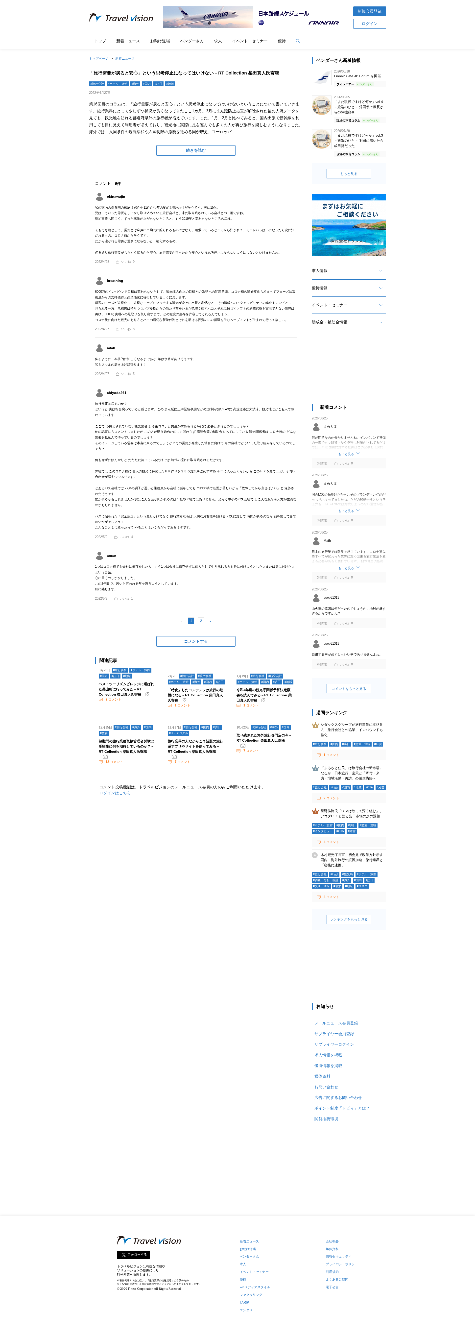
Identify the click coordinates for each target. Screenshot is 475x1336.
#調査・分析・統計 (325, 880)
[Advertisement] (349, 372)
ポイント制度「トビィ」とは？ (342, 1108)
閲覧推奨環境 (326, 1119)
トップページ (98, 58)
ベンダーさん (192, 41)
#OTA (369, 787)
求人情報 (320, 270)
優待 (282, 41)
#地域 (170, 84)
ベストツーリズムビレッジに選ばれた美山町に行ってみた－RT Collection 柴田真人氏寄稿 (126, 689)
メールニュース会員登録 (336, 1023)
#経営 (378, 744)
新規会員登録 (369, 11)
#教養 (104, 733)
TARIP (244, 1302)
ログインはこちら (115, 793)
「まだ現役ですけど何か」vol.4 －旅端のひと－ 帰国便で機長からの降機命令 (358, 107)
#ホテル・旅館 (117, 84)
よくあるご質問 (337, 1279)
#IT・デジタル (178, 733)
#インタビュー (322, 831)
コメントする (196, 641)
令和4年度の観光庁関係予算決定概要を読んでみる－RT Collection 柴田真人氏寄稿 (264, 695)
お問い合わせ (326, 1087)
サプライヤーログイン (334, 1044)
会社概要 (332, 1241)
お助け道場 (160, 41)
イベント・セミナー (250, 41)
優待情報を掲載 (328, 1066)
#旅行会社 (97, 84)
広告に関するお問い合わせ (338, 1097)
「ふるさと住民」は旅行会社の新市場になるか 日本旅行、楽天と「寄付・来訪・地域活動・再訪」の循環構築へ (352, 773)
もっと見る (348, 174)
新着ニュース (128, 41)
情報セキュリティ (339, 1256)
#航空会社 (205, 676)
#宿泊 (337, 886)
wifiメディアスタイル (255, 1287)
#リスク (362, 886)
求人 (218, 41)
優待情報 (320, 288)
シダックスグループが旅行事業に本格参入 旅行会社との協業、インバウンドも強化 (352, 730)
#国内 (147, 84)
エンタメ (246, 1310)
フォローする (137, 1254)
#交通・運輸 (362, 744)
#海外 (135, 84)
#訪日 (158, 84)
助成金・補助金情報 (329, 322)
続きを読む (196, 150)
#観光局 (347, 874)
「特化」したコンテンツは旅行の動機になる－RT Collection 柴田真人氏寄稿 (195, 695)
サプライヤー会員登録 (334, 1034)
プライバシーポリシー (342, 1264)
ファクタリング (251, 1295)
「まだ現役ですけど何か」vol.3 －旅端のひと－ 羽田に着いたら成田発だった (358, 140)
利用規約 (332, 1272)
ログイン (370, 24)
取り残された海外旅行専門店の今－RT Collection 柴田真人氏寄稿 (264, 737)
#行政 (334, 787)
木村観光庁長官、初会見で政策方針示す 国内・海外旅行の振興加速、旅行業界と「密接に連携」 (353, 860)
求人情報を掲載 (328, 1055)
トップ (100, 41)
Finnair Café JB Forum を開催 (357, 76)
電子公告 (332, 1287)
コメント (113, 699)
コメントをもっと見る (349, 689)
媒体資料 (322, 1076)
